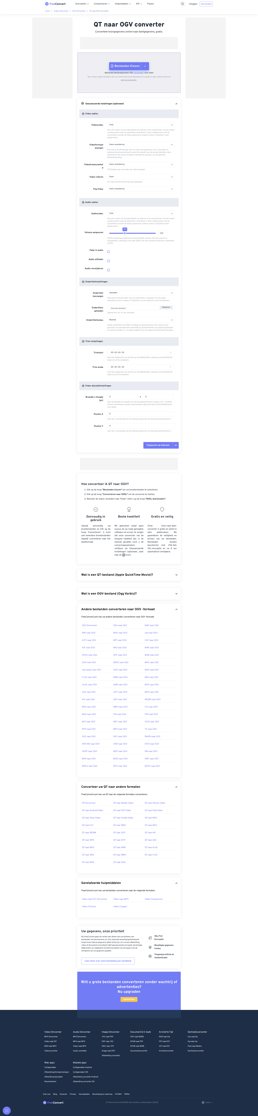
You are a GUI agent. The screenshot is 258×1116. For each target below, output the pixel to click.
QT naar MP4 (88, 840)
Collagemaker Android (82, 1067)
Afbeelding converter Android (85, 1077)
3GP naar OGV (120, 699)
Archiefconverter (166, 1051)
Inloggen (193, 4)
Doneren (63, 1094)
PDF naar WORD (137, 1037)
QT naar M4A (88, 862)
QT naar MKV (151, 825)
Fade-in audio (96, 250)
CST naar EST (164, 1046)
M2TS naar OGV (152, 766)
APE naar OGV (120, 655)
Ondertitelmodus (94, 320)
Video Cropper (120, 906)
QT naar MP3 (88, 847)
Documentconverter (138, 1051)
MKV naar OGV (89, 707)
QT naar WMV (119, 825)
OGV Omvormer (78, 11)
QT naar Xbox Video (91, 818)
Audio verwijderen (94, 268)
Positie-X (98, 414)
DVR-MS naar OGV (91, 744)
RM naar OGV (151, 751)
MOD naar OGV (120, 758)
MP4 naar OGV (152, 692)
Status (127, 1094)
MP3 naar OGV (152, 684)
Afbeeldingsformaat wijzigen (56, 1072)
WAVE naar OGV (120, 662)
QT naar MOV (151, 818)
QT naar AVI (150, 832)
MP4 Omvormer (51, 1037)
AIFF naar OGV (120, 692)
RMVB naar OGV (152, 736)
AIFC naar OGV (89, 640)
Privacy (73, 1094)
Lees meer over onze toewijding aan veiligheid (108, 961)
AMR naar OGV (120, 684)
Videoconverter (51, 1051)
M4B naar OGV (152, 655)
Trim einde (97, 367)
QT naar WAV (88, 855)
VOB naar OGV (120, 744)
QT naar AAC (151, 840)
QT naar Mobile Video (123, 803)
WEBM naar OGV (153, 699)
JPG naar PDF (107, 1037)
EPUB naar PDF (136, 1041)
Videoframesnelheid (93, 166)
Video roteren (96, 177)
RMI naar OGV (88, 633)
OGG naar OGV (120, 670)
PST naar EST (164, 1041)
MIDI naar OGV (120, 633)
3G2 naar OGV (89, 736)
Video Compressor (154, 899)
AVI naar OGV (88, 699)
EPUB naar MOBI (137, 1046)
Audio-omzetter (80, 1051)
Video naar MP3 (120, 899)
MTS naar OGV (120, 766)
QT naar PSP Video (122, 810)
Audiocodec (97, 213)
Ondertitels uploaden (97, 309)
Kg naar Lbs (193, 1041)
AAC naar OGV (89, 692)
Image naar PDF (108, 1051)
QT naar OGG (119, 862)
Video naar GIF (50, 1041)
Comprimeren (100, 4)
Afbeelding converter (111, 1055)
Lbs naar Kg (193, 1037)
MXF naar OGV (120, 721)
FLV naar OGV (151, 707)
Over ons (47, 1094)
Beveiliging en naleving (102, 1094)
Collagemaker (50, 1067)
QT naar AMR (119, 847)
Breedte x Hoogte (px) (94, 399)
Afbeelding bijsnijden (53, 1077)
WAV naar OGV (151, 677)
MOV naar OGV (89, 714)
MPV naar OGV (120, 729)
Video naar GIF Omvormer (94, 899)
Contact (118, 1094)
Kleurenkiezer (50, 1081)
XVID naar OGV (152, 721)
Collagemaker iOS (80, 1072)
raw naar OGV (151, 633)
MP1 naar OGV (120, 640)
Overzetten (80, 4)
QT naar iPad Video (154, 810)
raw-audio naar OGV (91, 670)
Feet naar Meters (195, 1046)
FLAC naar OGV (89, 677)
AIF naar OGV (88, 647)
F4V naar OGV (119, 714)
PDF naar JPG (107, 1041)
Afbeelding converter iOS (83, 1081)
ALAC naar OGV (89, 684)
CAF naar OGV (151, 640)
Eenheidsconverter (196, 1051)
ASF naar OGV (120, 736)
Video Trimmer (89, 906)
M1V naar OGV (88, 721)
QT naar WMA (119, 855)
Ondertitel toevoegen (98, 295)
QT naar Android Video (92, 810)
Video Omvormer (61, 11)
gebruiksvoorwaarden (129, 80)
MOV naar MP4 (50, 1046)
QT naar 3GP (119, 832)
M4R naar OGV (152, 647)
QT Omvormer (89, 803)
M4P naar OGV (152, 625)
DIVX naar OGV (152, 744)
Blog (55, 1094)
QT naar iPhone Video (155, 803)
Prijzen (150, 4)
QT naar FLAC (151, 855)
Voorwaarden (84, 1094)
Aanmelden (206, 4)
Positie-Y (98, 426)
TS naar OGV (151, 729)
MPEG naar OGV (89, 766)
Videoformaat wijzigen (96, 146)
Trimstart (98, 352)
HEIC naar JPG (108, 1046)
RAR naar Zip (164, 1037)
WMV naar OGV (120, 707)
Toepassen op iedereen (158, 445)
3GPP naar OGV (89, 751)
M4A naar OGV (152, 670)
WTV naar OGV (89, 729)
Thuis (47, 11)
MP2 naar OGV (152, 662)
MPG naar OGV (120, 751)
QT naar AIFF (119, 840)
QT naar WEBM (89, 832)
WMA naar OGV (120, 677)
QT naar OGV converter (98, 11)
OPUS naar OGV (89, 655)
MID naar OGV (120, 647)
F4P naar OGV (151, 714)
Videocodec (97, 125)
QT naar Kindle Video (123, 818)
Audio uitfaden (96, 259)
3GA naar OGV (120, 625)
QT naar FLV (87, 825)
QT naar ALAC (151, 847)
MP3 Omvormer (79, 1037)
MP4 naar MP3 (79, 1041)
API (137, 4)
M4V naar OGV (89, 758)
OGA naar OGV (89, 662)
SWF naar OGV (152, 758)
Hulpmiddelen (121, 4)
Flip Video (98, 189)
